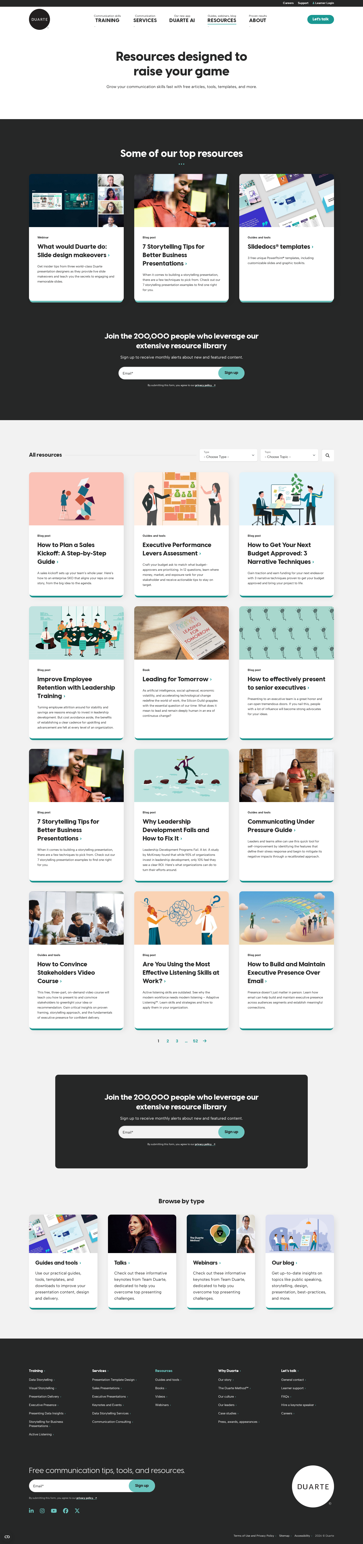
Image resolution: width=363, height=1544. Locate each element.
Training (36, 1371)
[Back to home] (313, 1486)
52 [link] (195, 1041)
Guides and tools (167, 1380)
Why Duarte (228, 1371)
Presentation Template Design (113, 1380)
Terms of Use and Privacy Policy (254, 1535)
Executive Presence (42, 1405)
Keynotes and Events (107, 1405)
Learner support (292, 1388)
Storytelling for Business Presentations (46, 1424)
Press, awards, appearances (237, 1422)
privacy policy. (205, 385)
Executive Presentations (109, 1396)
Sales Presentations (106, 1388)
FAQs (285, 1396)
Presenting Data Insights (46, 1413)
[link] (204, 1041)
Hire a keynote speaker (297, 1405)
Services (99, 1371)
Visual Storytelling (41, 1388)
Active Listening (40, 1434)
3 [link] (177, 1041)
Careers (288, 3)
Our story (224, 1380)
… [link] (186, 1041)
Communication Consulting (111, 1422)
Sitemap (284, 1535)
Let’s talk (288, 1371)
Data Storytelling (41, 1380)
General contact (292, 1380)
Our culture (226, 1396)
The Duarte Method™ (233, 1388)
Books (159, 1388)
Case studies (227, 1413)
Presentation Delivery (44, 1396)
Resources (163, 1371)
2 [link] (168, 1041)
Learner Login (324, 3)
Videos (160, 1396)
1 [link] (158, 1041)
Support (303, 3)
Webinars (162, 1405)
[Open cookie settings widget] (7, 1537)
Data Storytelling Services (110, 1413)
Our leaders (226, 1405)
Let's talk (321, 19)
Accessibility (302, 1535)
